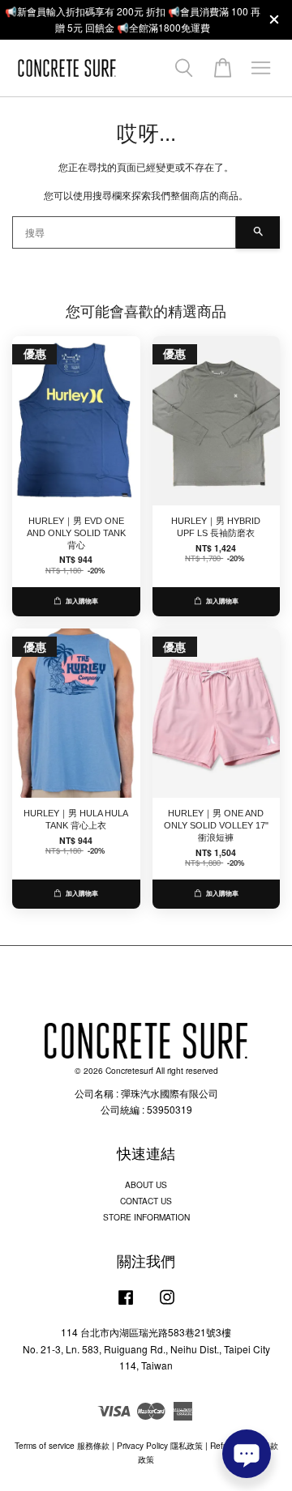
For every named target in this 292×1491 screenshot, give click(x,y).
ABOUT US (146, 1184)
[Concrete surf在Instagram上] (167, 1305)
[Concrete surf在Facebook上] (125, 1305)
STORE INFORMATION (146, 1217)
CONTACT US (146, 1201)
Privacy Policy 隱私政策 (160, 1445)
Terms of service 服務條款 (62, 1445)
